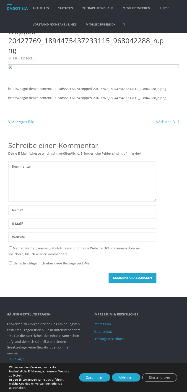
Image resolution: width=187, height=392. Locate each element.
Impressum (102, 324)
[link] (124, 24)
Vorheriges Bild (21, 121)
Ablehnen (126, 377)
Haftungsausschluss (109, 339)
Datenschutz (103, 331)
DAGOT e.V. (17, 8)
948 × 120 (19, 58)
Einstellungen (27, 379)
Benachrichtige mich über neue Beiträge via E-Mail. (53, 263)
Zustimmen (94, 377)
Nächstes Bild (167, 121)
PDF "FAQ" (16, 359)
